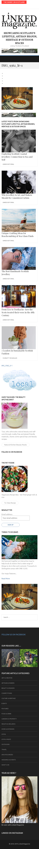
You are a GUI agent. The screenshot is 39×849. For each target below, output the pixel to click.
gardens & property (9, 719)
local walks (6, 739)
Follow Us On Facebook (14, 634)
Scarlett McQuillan (10, 358)
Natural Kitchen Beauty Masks (15, 445)
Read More (6, 578)
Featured (5, 708)
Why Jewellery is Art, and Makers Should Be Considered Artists (17, 196)
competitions (7, 693)
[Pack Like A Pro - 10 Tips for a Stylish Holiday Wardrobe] (29, 658)
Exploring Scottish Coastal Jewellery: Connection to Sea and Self (17, 156)
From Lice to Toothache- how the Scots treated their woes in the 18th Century (18, 312)
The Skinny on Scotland (14, 2)
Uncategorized (7, 754)
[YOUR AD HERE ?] (19, 822)
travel (4, 749)
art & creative (7, 678)
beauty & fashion (8, 688)
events (4, 703)
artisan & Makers (8, 683)
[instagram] (19, 6)
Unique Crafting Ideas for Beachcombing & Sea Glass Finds (17, 234)
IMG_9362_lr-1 (7, 366)
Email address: (7, 514)
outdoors (6, 744)
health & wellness (8, 724)
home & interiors (8, 729)
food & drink (6, 714)
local (4, 734)
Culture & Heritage (9, 698)
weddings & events (9, 760)
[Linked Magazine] (10, 658)
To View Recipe (10, 503)
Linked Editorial (8, 164)
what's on (5, 765)
